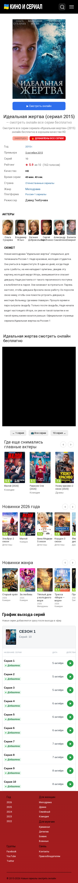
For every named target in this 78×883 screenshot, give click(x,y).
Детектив (44, 831)
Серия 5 (9, 714)
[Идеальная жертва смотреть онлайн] (39, 98)
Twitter (10, 861)
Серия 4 (9, 701)
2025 (9, 807)
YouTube (11, 856)
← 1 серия (18, 433)
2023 (9, 816)
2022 (9, 821)
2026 (9, 802)
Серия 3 (9, 687)
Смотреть (70, 663)
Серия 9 (9, 768)
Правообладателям (49, 856)
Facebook (11, 851)
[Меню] (71, 7)
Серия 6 (9, 727)
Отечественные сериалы (39, 183)
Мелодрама (45, 802)
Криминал (44, 827)
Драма (42, 807)
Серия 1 (9, 660)
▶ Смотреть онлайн (39, 106)
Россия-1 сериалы (35, 194)
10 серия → (59, 433)
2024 (9, 812)
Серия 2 (9, 674)
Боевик (43, 836)
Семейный (44, 812)
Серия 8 (9, 754)
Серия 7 (9, 741)
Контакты (44, 851)
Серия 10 (10, 781)
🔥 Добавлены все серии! (47, 138)
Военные (43, 841)
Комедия (44, 816)
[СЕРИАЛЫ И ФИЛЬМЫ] (23, 7)
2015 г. (29, 146)
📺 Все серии (38, 433)
